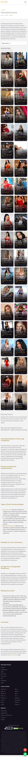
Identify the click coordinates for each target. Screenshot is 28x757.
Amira (2, 695)
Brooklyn (3, 698)
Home (2, 15)
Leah (2, 700)
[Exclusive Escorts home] (4, 2)
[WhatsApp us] (25, 754)
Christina (17, 698)
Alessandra (17, 700)
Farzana (16, 704)
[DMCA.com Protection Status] (18, 728)
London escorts (22, 735)
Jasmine (2, 693)
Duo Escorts (3, 676)
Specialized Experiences (9, 526)
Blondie (16, 702)
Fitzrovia (23, 475)
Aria (16, 695)
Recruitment (3, 680)
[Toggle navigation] (25, 2)
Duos (4, 517)
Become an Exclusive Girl (6, 715)
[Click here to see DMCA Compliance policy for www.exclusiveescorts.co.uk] (8, 728)
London (6, 15)
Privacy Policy (4, 710)
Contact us (3, 717)
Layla (2, 704)
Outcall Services (7, 509)
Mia (15, 689)
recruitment (15, 655)
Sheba (16, 691)
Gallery (2, 671)
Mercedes (3, 689)
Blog (2, 678)
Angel (2, 691)
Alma (16, 693)
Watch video (10, 89)
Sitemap (3, 667)
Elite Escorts (3, 674)
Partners (3, 719)
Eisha (2, 702)
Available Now (4, 669)
